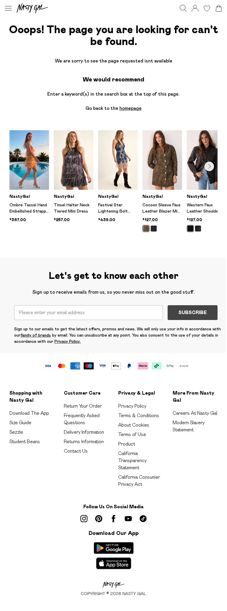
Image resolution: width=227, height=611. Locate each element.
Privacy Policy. (67, 341)
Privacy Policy (132, 406)
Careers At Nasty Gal (195, 413)
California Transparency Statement (132, 460)
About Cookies (133, 424)
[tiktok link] (143, 518)
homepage (130, 108)
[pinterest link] (98, 518)
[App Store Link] (114, 555)
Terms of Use (132, 434)
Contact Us (76, 451)
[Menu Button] (8, 8)
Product (126, 443)
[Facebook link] (113, 518)
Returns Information (84, 441)
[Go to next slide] (209, 166)
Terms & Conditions (138, 415)
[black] (153, 228)
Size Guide (20, 422)
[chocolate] (190, 228)
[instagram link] (83, 518)
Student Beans (24, 441)
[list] (113, 184)
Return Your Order (83, 406)
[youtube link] (128, 518)
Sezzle (16, 432)
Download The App (29, 413)
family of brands (35, 335)
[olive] (146, 228)
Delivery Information (84, 432)
